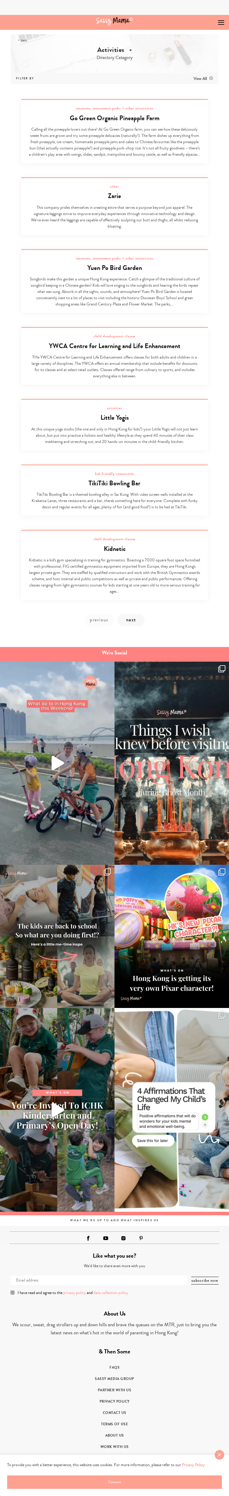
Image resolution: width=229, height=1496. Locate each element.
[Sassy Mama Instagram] (123, 1238)
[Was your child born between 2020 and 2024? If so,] (57, 1110)
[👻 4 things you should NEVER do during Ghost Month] (171, 763)
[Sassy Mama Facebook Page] (88, 1238)
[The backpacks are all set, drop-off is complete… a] (57, 936)
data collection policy (111, 1293)
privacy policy (74, 1293)
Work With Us (114, 1447)
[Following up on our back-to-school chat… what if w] (171, 1110)
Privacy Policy (115, 1401)
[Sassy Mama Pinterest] (141, 1238)
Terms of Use (114, 1424)
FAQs (114, 1367)
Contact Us (114, 1413)
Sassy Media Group (114, 1379)
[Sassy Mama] (114, 21)
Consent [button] (114, 1482)
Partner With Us (114, 1390)
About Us (114, 1435)
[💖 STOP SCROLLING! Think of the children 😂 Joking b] (57, 763)
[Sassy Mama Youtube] (106, 1238)
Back (24, 40)
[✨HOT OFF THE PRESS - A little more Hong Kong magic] (171, 936)
